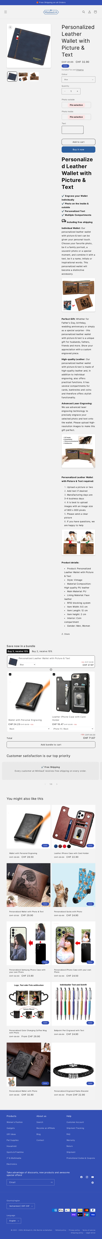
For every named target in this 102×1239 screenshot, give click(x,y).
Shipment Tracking (75, 1128)
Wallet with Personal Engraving (23, 853)
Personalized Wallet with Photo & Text (26, 912)
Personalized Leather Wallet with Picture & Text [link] (44, 658)
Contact (40, 1140)
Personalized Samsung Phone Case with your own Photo (27, 971)
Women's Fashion (15, 1122)
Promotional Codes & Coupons (81, 1158)
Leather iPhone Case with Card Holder (71, 853)
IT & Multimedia (14, 1158)
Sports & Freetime (15, 1152)
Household (11, 1146)
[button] (5, 12)
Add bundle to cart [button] (51, 744)
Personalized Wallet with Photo (23, 1091)
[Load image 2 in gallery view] (23, 76)
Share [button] (67, 634)
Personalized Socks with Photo (68, 912)
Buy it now (78, 149)
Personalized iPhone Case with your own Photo (72, 971)
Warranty (71, 1140)
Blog (39, 1134)
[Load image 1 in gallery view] (12, 76)
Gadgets (11, 1128)
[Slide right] (57, 784)
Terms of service (88, 1230)
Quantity (65, 86)
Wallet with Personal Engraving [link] (25, 720)
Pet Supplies (12, 1140)
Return (70, 1146)
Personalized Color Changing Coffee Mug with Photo (28, 1031)
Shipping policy (77, 1233)
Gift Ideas (11, 1134)
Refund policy (61, 1230)
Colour (64, 74)
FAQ (68, 1134)
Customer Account (75, 1122)
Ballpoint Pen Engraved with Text (69, 1030)
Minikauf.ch (28, 1230)
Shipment (71, 1152)
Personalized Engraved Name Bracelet (71, 1091)
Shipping (80, 70)
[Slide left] (45, 784)
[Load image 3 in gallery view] (34, 76)
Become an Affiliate (46, 1128)
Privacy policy (74, 1230)
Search (40, 1122)
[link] (13, 662)
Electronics (12, 1164)
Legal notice (90, 1233)
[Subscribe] (51, 1182)
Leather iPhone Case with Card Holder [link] (69, 718)
